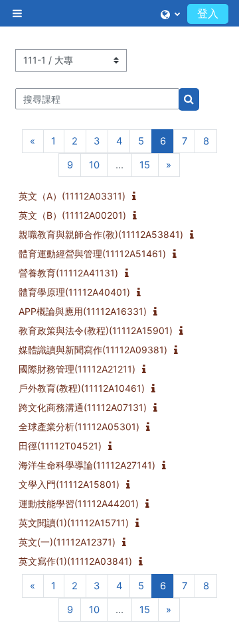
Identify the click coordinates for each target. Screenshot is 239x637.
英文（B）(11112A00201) (72, 215)
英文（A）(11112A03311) (72, 196)
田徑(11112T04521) (60, 445)
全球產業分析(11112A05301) (79, 426)
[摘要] (137, 197)
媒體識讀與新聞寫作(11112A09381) (93, 349)
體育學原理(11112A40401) (74, 292)
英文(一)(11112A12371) (67, 542)
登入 (207, 13)
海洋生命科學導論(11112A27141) (87, 465)
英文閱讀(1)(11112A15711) (74, 522)
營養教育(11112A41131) (68, 272)
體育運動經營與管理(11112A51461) (92, 253)
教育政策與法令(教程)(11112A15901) (96, 330)
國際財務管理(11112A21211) (77, 369)
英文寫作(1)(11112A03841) (75, 561)
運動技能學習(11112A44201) (79, 503)
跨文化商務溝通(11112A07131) (83, 407)
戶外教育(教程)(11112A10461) (82, 388)
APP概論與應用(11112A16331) (83, 311)
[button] (170, 13)
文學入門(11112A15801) (69, 484)
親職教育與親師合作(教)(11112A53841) (101, 234)
